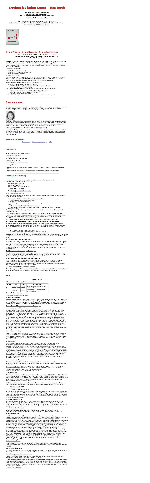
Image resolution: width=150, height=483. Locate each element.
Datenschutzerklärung (39, 142)
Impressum (25, 142)
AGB (50, 142)
